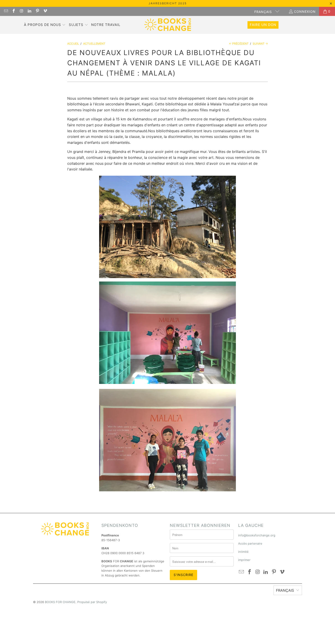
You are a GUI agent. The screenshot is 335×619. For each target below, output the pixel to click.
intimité (243, 551)
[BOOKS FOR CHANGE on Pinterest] (37, 11)
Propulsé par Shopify (92, 602)
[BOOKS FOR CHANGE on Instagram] (21, 11)
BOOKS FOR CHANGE (60, 602)
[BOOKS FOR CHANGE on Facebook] (13, 11)
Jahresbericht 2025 (168, 3)
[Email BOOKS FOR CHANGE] (5, 11)
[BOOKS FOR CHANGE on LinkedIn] (29, 11)
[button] (45, 25)
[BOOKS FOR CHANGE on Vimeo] (45, 11)
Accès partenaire (250, 543)
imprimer (244, 560)
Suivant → (260, 43)
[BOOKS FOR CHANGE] (167, 25)
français (263, 12)
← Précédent (239, 43)
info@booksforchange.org (256, 535)
